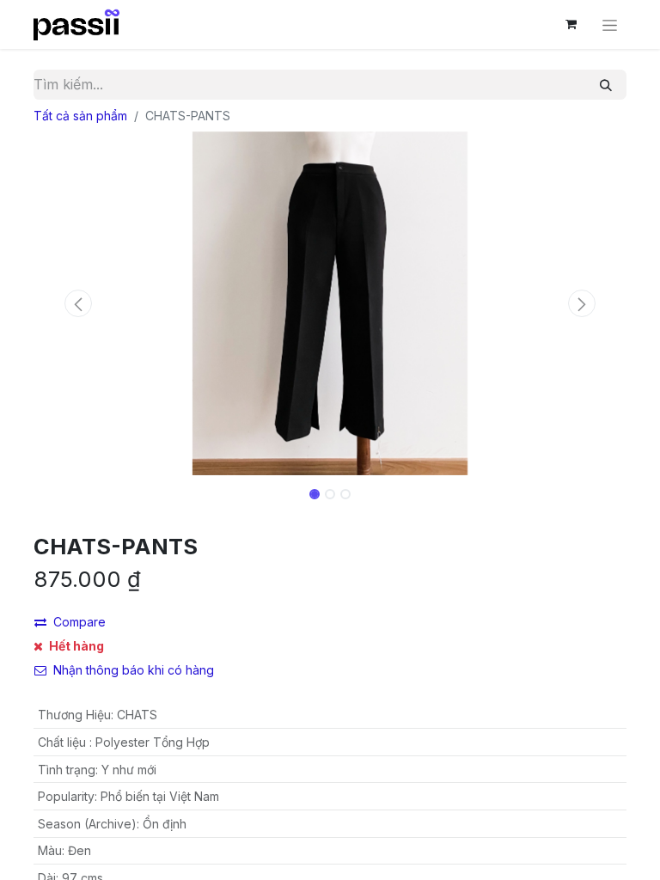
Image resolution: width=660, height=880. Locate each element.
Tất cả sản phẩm (80, 115)
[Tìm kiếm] (605, 85)
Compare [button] (79, 621)
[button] (78, 303)
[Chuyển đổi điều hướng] (609, 24)
